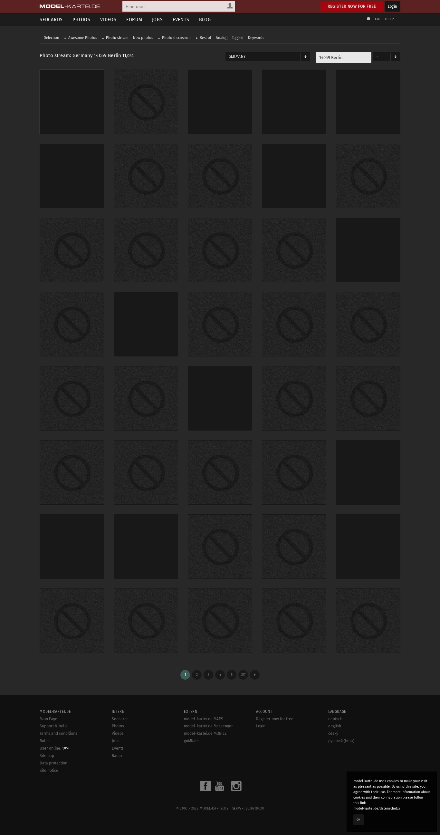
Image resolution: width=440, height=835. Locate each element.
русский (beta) (341, 741)
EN (377, 19)
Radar (117, 755)
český (333, 733)
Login (392, 6)
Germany (237, 56)
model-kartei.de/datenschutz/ (377, 808)
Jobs (157, 19)
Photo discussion (176, 37)
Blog (205, 19)
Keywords (256, 37)
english (334, 726)
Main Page (48, 719)
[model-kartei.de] (69, 6)
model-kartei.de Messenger (208, 726)
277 (243, 675)
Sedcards (51, 19)
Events (181, 19)
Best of (205, 37)
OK (358, 819)
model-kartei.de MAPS (203, 719)
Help (389, 19)
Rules (45, 741)
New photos (143, 37)
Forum (134, 19)
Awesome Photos (82, 37)
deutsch (335, 719)
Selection (51, 37)
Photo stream (117, 37)
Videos (108, 19)
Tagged (238, 37)
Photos (81, 19)
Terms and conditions (58, 733)
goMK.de (191, 741)
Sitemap (47, 755)
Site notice (49, 770)
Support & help (53, 726)
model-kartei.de (214, 809)
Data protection (53, 763)
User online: (54, 748)
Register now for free (352, 6)
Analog (221, 37)
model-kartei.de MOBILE (205, 733)
